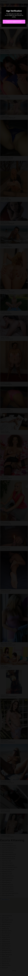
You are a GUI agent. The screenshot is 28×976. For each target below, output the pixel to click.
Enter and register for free (14, 21)
